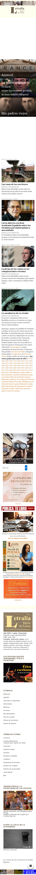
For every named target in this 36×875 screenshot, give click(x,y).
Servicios (6, 746)
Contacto (6, 738)
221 (3, 368)
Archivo (6, 753)
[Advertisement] (18, 39)
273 (30, 370)
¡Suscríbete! (8, 772)
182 (6, 365)
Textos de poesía (9, 723)
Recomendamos (9, 714)
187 (10, 365)
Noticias (6, 707)
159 (14, 363)
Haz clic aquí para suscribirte (18, 538)
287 (6, 372)
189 (14, 365)
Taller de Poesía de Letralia (17, 574)
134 (3, 363)
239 (10, 368)
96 (31, 359)
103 (6, 361)
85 (28, 359)
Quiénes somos (9, 749)
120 (22, 361)
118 (18, 361)
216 (30, 365)
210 (26, 365)
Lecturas (6, 710)
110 (14, 361)
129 (30, 361)
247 (22, 368)
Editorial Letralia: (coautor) (16, 373)
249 (26, 368)
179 (30, 363)
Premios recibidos (10, 756)
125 (26, 361)
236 (6, 368)
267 (18, 370)
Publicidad (18, 503)
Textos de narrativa (10, 720)
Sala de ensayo (9, 717)
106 (10, 361)
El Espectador (16, 354)
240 (14, 368)
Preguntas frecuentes (11, 762)
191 (22, 365)
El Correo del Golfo (18, 352)
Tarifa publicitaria (14, 742)
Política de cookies (10, 766)
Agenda (6, 697)
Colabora (6, 759)
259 (6, 370)
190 (18, 365)
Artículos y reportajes (11, 700)
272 (26, 370)
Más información (28, 577)
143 (10, 363)
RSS (4, 775)
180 (3, 365)
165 (22, 363)
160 (18, 363)
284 (3, 372)
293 (10, 372)
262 (14, 370)
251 (30, 368)
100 (3, 361)
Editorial (6, 694)
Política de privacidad (11, 769)
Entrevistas (7, 704)
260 (10, 370)
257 (3, 370)
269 (22, 370)
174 (26, 363)
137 (6, 363)
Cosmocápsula (15, 347)
